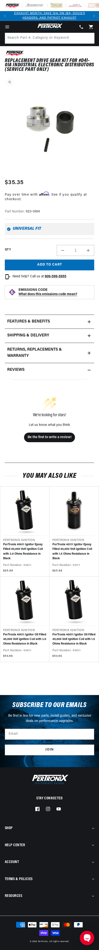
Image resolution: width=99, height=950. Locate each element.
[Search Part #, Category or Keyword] (88, 38)
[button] (7, 27)
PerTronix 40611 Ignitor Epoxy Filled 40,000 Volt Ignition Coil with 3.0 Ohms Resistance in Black (23, 551)
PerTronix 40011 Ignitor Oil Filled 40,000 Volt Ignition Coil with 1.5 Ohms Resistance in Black (73, 639)
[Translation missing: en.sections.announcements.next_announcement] (94, 16)
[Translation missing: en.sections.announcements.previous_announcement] (5, 16)
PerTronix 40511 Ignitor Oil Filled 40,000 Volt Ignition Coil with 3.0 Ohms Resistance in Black (24, 639)
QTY (8, 249)
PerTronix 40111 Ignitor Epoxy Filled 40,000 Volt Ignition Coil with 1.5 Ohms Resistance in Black (72, 551)
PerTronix (43, 942)
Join (49, 749)
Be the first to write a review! (49, 437)
